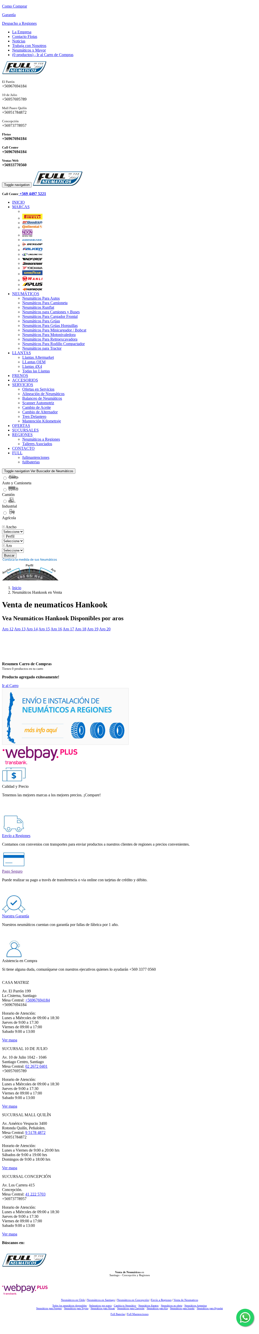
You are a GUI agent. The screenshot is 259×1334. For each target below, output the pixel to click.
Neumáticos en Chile (73, 1299)
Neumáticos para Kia (157, 1308)
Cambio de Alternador (40, 412)
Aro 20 (105, 629)
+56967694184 (37, 1000)
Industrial (9, 506)
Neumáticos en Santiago (101, 1299)
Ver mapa (9, 1040)
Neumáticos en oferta (171, 1305)
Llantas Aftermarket (38, 357)
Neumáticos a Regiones (41, 439)
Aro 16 (56, 629)
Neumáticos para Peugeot (49, 1308)
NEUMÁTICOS (25, 294)
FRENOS (20, 375)
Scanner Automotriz (38, 403)
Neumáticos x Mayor (29, 50)
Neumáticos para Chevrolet (130, 1308)
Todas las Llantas (36, 371)
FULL (17, 453)
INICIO (18, 202)
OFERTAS (21, 425)
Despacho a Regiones (19, 23)
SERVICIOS (22, 385)
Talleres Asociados (37, 444)
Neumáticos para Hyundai (210, 1308)
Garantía (9, 15)
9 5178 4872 (35, 1132)
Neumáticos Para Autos (41, 298)
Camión (8, 494)
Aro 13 (20, 629)
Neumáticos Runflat (38, 307)
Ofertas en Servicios (38, 389)
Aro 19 (92, 629)
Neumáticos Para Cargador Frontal (50, 316)
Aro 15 (44, 629)
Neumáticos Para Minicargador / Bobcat (54, 330)
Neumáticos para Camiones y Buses (51, 312)
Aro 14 (32, 629)
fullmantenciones (35, 457)
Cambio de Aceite (36, 407)
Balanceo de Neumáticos (42, 398)
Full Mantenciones (137, 1314)
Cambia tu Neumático (125, 1305)
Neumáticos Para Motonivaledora (49, 334)
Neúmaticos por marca (100, 1305)
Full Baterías (118, 1314)
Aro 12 (7, 629)
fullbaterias (31, 462)
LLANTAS (21, 353)
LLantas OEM (34, 362)
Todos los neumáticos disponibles (69, 1305)
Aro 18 (80, 629)
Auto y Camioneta (16, 483)
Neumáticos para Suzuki (182, 1308)
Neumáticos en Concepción (133, 1299)
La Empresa (21, 32)
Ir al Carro (10, 685)
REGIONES (22, 435)
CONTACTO (23, 448)
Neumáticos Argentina (195, 1305)
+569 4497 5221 (32, 194)
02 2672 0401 (36, 1066)
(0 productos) (42, 55)
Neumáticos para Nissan (103, 1308)
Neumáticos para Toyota (76, 1308)
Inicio (16, 588)
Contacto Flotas (24, 36)
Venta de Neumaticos (186, 1299)
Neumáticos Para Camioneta (45, 303)
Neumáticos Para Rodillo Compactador (53, 344)
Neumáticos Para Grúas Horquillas (50, 325)
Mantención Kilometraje (41, 421)
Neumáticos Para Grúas (41, 321)
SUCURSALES (25, 430)
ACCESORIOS (25, 380)
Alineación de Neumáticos (43, 394)
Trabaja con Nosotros (29, 45)
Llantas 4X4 (32, 366)
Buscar (9, 555)
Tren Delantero (34, 416)
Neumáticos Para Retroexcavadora (49, 339)
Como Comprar (14, 6)
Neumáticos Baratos (148, 1305)
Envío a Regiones (161, 1299)
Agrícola (9, 518)
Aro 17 (68, 629)
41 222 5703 (35, 1194)
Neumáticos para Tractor (41, 348)
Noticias (18, 41)
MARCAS (21, 207)
